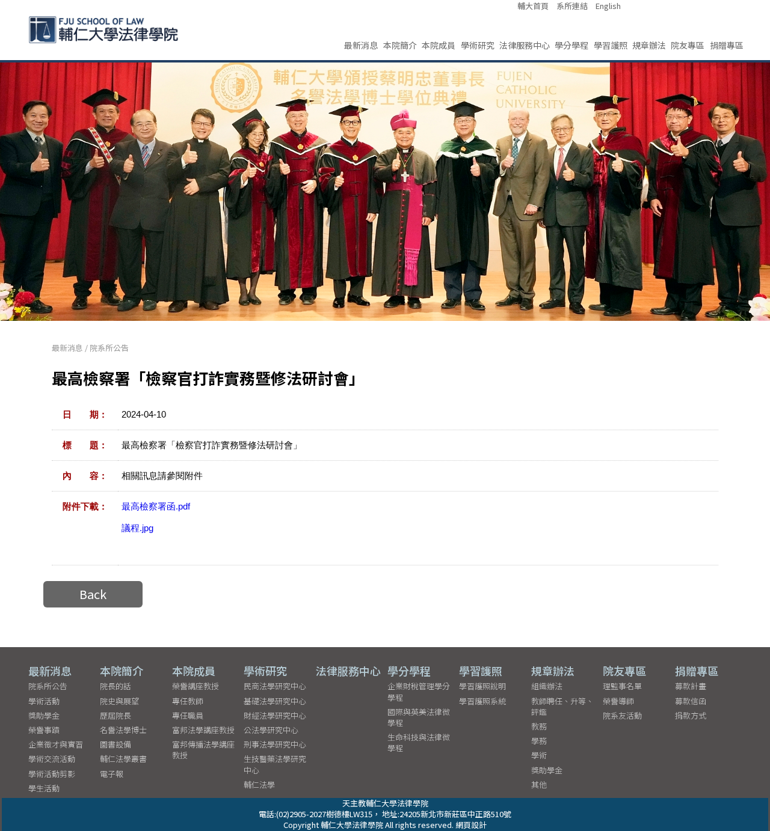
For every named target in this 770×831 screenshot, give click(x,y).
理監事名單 (622, 686)
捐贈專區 (727, 45)
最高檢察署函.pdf (156, 506)
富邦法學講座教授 (203, 729)
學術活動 (44, 701)
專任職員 (187, 715)
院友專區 (687, 45)
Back (92, 594)
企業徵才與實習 (55, 744)
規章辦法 (649, 45)
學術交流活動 (51, 758)
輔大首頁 (533, 6)
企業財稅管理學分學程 (418, 691)
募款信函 (690, 701)
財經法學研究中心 (275, 715)
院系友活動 (622, 715)
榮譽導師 (618, 701)
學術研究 (477, 45)
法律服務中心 (524, 45)
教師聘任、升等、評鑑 (562, 706)
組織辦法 (546, 686)
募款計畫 (690, 686)
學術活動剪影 (51, 773)
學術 (539, 755)
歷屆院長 (115, 715)
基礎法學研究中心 (275, 701)
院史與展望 (119, 701)
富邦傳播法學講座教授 (203, 749)
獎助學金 (44, 715)
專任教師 (187, 701)
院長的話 (115, 686)
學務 (539, 740)
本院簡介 (400, 45)
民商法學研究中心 (275, 686)
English (608, 6)
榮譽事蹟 (44, 729)
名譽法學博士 (123, 729)
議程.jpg (137, 528)
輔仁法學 (259, 784)
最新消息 (361, 45)
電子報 (111, 773)
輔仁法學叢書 (123, 758)
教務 (539, 726)
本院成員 (438, 45)
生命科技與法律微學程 (418, 742)
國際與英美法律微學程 (418, 717)
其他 (539, 784)
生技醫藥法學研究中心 (275, 764)
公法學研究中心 (271, 729)
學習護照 (610, 45)
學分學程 (571, 45)
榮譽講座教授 (195, 686)
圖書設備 (115, 744)
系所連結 (572, 6)
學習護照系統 (482, 701)
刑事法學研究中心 (275, 744)
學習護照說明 (482, 686)
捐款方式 (690, 715)
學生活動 (44, 788)
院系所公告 (109, 347)
